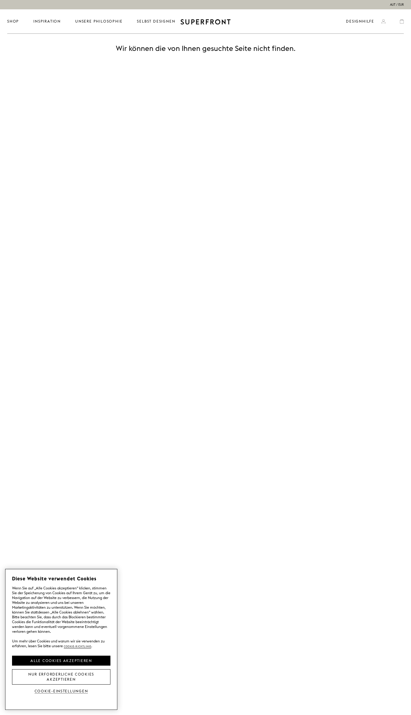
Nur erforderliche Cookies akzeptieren (61, 676)
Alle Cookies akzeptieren (61, 660)
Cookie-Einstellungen (61, 690)
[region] (61, 639)
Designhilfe (360, 21)
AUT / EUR (397, 5)
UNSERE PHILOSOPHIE (98, 21)
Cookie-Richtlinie (77, 646)
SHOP (13, 21)
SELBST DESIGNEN (156, 21)
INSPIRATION (47, 21)
